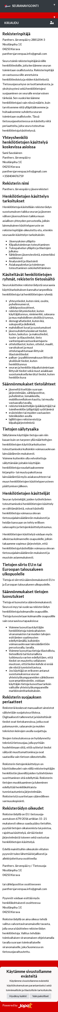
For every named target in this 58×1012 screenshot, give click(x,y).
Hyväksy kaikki (18, 996)
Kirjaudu (11, 23)
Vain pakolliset (40, 996)
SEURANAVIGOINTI (33, 5)
